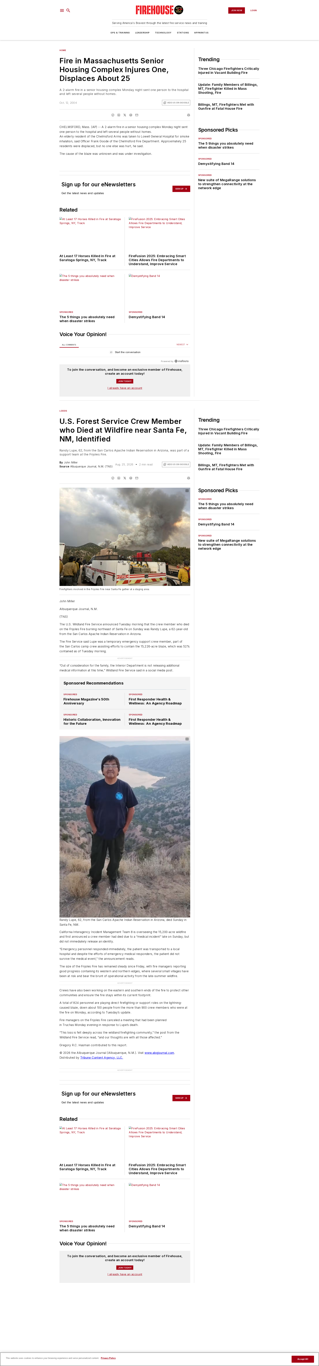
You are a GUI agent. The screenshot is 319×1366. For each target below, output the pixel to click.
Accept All (302, 1359)
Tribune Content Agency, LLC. (101, 1057)
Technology (163, 32)
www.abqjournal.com (159, 1053)
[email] (136, 115)
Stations (183, 32)
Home (62, 50)
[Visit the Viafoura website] (181, 361)
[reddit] (130, 115)
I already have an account (124, 388)
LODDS (63, 411)
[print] (188, 115)
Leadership (142, 32)
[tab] (69, 344)
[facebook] (112, 115)
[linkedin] (118, 115)
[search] (68, 10)
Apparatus (201, 32)
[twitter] (124, 115)
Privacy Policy (108, 1358)
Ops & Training (120, 32)
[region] (124, 353)
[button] (61, 10)
